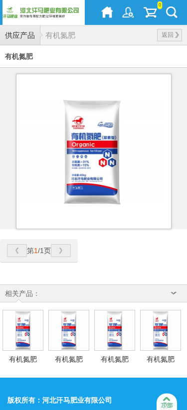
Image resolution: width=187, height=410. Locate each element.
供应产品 (20, 35)
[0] (150, 12)
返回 (168, 34)
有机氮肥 (60, 35)
